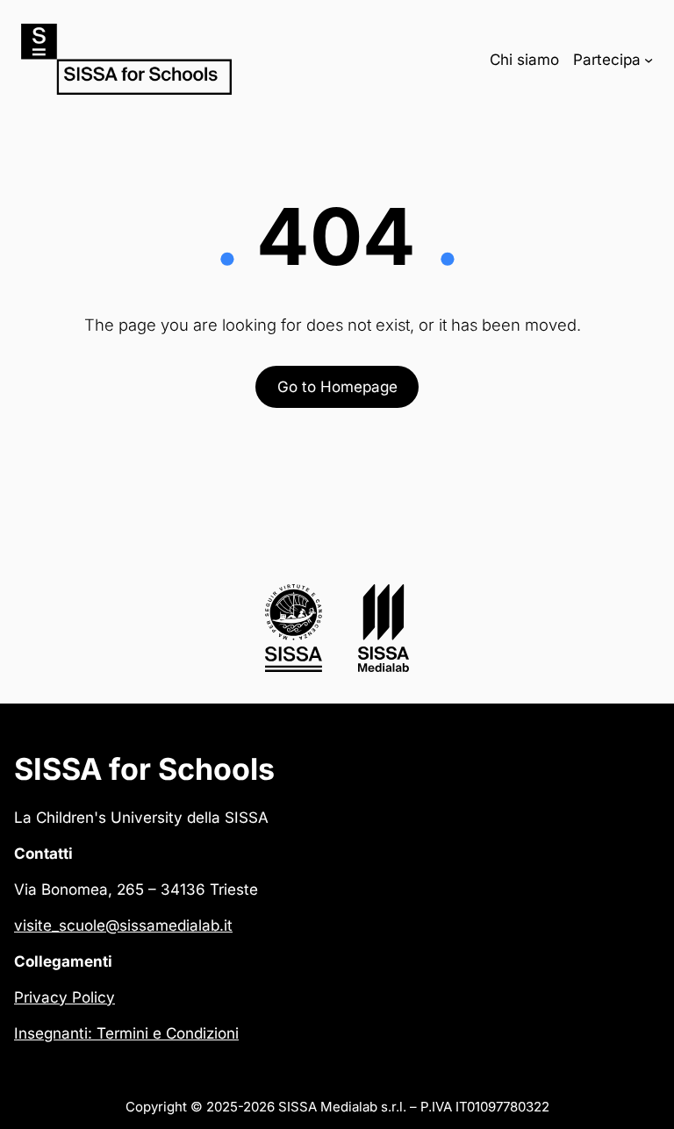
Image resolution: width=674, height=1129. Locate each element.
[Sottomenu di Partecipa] (648, 58)
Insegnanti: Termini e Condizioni (126, 1033)
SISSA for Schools (144, 769)
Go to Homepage (337, 386)
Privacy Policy (64, 997)
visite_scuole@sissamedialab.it (123, 925)
